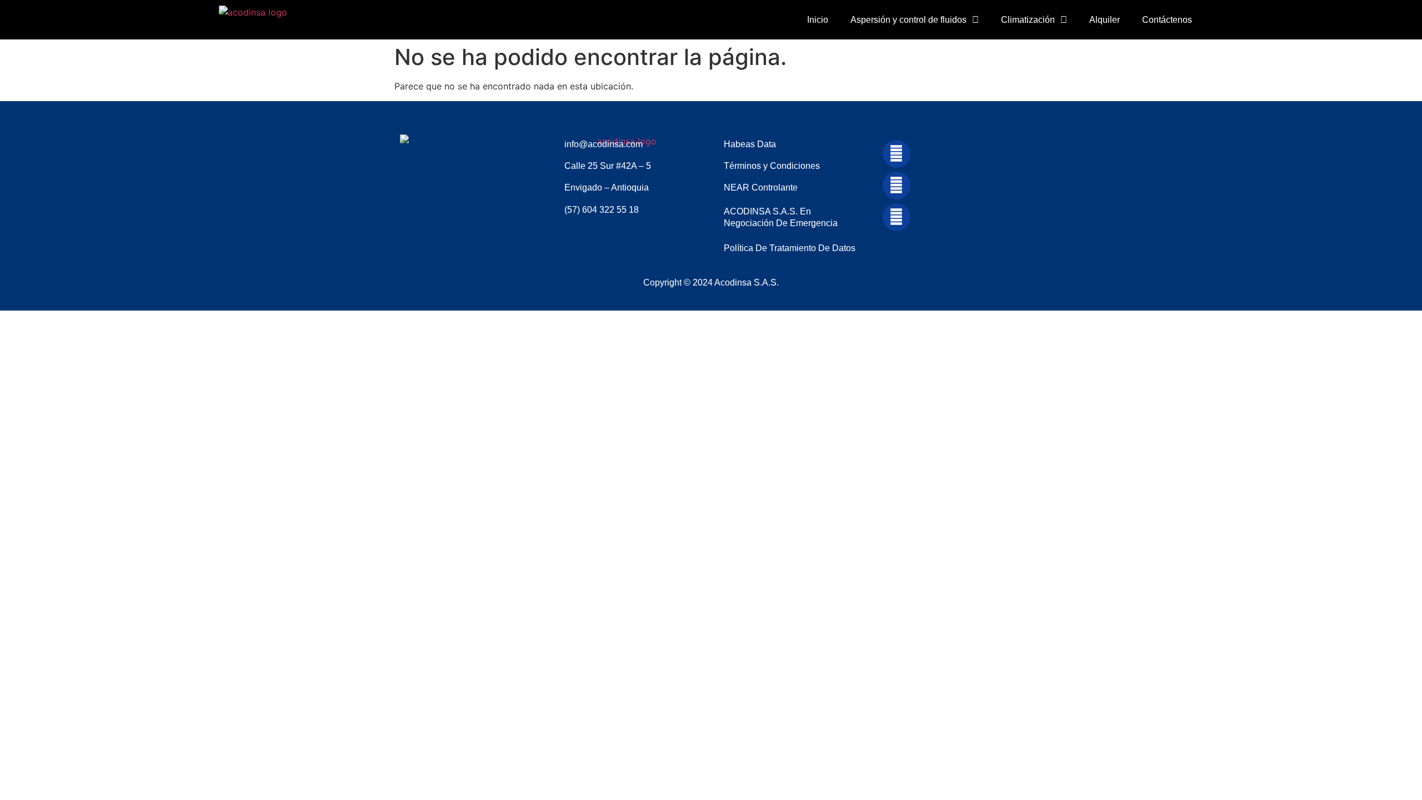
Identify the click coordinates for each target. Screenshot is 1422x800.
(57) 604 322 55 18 (601, 209)
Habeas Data (750, 144)
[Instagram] (896, 217)
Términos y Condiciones (772, 166)
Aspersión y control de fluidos (908, 19)
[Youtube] (896, 185)
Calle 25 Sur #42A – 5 (607, 166)
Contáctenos (1167, 19)
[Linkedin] (896, 154)
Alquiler (1104, 19)
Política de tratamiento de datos (789, 248)
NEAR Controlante (761, 187)
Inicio (817, 19)
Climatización (1028, 19)
